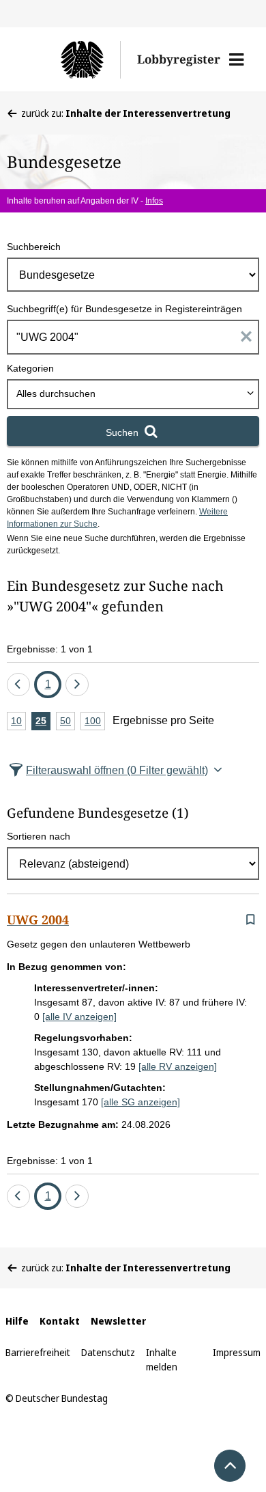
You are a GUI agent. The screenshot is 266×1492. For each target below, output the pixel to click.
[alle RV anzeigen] (177, 1066)
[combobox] (133, 394)
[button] (236, 59)
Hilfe (17, 1320)
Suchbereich (34, 246)
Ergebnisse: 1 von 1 (50, 649)
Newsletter (118, 1320)
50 (67, 722)
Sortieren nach (38, 836)
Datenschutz (108, 1352)
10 (18, 722)
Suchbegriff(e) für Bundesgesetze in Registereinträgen (124, 308)
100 (95, 722)
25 (42, 722)
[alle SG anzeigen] (140, 1101)
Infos (154, 201)
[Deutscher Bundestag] (71, 59)
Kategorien (30, 368)
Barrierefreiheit (37, 1352)
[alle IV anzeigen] (79, 1016)
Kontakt (60, 1320)
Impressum (237, 1352)
